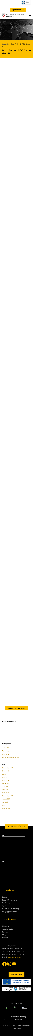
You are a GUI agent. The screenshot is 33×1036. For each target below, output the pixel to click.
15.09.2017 (7, 585)
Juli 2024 (5, 774)
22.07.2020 (8, 214)
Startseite (5, 44)
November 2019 (7, 783)
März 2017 (5, 805)
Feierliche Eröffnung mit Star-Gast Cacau (14, 463)
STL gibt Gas (9, 528)
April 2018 (5, 790)
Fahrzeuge (24, 214)
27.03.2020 (8, 276)
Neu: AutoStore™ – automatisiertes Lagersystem (16, 158)
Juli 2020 (5, 777)
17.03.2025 (8, 94)
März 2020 (5, 780)
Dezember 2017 (7, 793)
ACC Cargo (16, 94)
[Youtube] (14, 964)
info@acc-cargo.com (14, 957)
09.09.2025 (6, 726)
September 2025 (7, 768)
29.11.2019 (7, 339)
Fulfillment (16, 153)
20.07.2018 (8, 398)
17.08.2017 (7, 656)
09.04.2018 (8, 458)
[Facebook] (4, 964)
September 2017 (7, 796)
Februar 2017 (6, 808)
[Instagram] (9, 964)
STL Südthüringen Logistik (14, 276)
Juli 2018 (5, 786)
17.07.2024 (7, 153)
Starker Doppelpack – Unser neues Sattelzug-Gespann (16, 402)
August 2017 (6, 799)
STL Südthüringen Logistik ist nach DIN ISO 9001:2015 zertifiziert (16, 728)
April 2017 (5, 802)
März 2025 (5, 771)
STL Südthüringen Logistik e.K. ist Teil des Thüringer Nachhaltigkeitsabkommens (15, 283)
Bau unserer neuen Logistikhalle (12, 661)
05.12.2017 (7, 524)
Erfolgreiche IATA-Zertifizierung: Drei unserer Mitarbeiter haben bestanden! (15, 100)
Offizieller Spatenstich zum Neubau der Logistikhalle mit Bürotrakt (16, 591)
